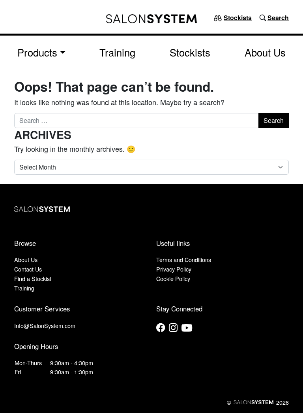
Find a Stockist (32, 278)
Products (37, 52)
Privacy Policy (173, 269)
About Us (265, 52)
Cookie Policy (173, 278)
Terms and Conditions (183, 259)
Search (278, 17)
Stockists (238, 17)
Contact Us (28, 269)
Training (117, 52)
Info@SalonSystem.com (44, 325)
